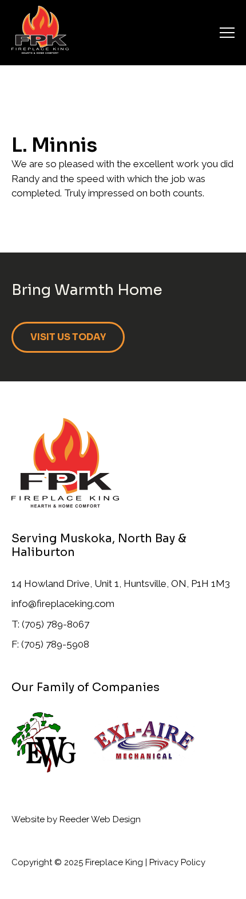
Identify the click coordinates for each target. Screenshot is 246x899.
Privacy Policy (177, 862)
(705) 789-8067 (55, 624)
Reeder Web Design (100, 819)
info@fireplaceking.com (62, 603)
